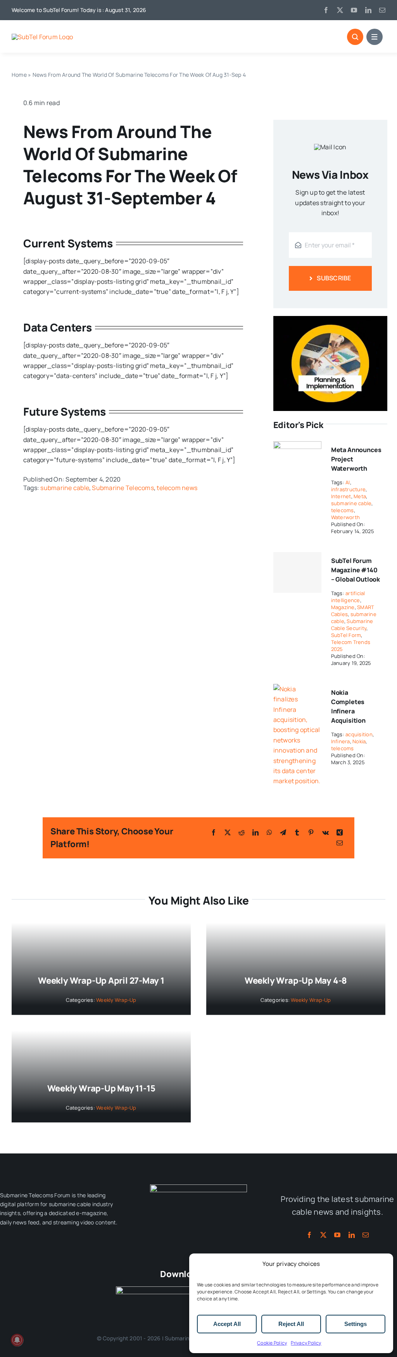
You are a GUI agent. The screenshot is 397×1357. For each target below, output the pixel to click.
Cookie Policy (272, 1343)
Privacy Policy (306, 1343)
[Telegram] (283, 832)
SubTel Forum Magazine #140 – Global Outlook (355, 570)
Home (19, 74)
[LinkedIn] (255, 832)
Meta (360, 496)
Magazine (343, 607)
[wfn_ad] (330, 319)
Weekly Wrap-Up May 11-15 (101, 1088)
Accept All (227, 1324)
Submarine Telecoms (123, 487)
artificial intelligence (348, 597)
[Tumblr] (297, 832)
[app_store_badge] (154, 1289)
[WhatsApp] (269, 832)
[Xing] (340, 832)
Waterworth (345, 517)
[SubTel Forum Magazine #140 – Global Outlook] (297, 572)
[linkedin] (368, 10)
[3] (198, 1187)
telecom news (177, 487)
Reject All (291, 1324)
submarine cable (64, 487)
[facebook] (326, 10)
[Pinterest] (311, 832)
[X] (228, 832)
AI (347, 482)
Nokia (359, 741)
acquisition (359, 734)
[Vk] (325, 832)
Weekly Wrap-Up (116, 999)
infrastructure (348, 489)
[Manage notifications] (17, 1340)
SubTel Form (346, 635)
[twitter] (340, 10)
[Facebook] (214, 832)
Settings (355, 1324)
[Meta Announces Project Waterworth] (297, 446)
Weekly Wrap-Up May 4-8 (296, 980)
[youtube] (354, 10)
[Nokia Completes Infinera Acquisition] (297, 689)
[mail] (382, 10)
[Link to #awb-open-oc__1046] (355, 37)
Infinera (340, 741)
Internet (341, 496)
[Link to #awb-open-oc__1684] (374, 37)
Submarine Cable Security (352, 625)
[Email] (340, 843)
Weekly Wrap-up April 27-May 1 (101, 980)
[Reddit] (242, 832)
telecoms (342, 510)
